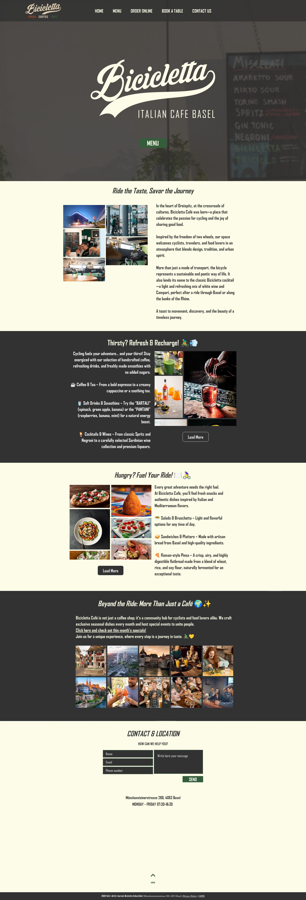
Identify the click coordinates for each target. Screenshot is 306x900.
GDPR (202, 896)
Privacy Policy (190, 896)
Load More (195, 437)
